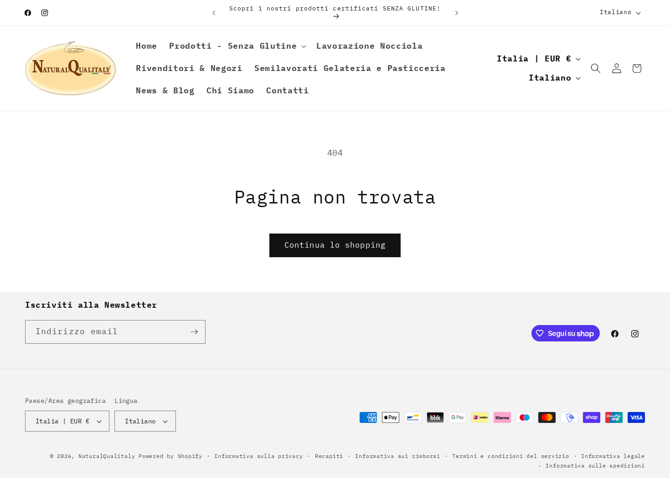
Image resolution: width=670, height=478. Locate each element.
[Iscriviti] (194, 332)
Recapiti (329, 456)
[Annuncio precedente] (214, 12)
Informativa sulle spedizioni (595, 465)
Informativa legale (613, 456)
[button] (236, 46)
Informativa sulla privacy (258, 456)
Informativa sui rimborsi (397, 456)
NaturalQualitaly (108, 456)
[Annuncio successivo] (457, 12)
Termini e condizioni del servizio (510, 456)
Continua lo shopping (335, 245)
